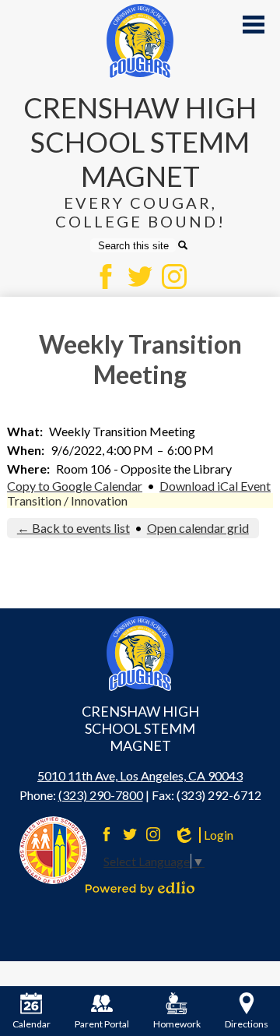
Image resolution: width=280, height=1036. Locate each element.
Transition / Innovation (67, 500)
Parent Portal (102, 1024)
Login (203, 835)
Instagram (174, 276)
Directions (246, 1024)
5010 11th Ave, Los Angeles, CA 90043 (140, 775)
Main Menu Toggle (253, 24)
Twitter (140, 276)
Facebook (105, 276)
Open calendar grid (198, 527)
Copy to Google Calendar (74, 485)
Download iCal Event (215, 485)
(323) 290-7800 (100, 795)
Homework (177, 1024)
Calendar (31, 1024)
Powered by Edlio (140, 888)
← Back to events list (73, 527)
